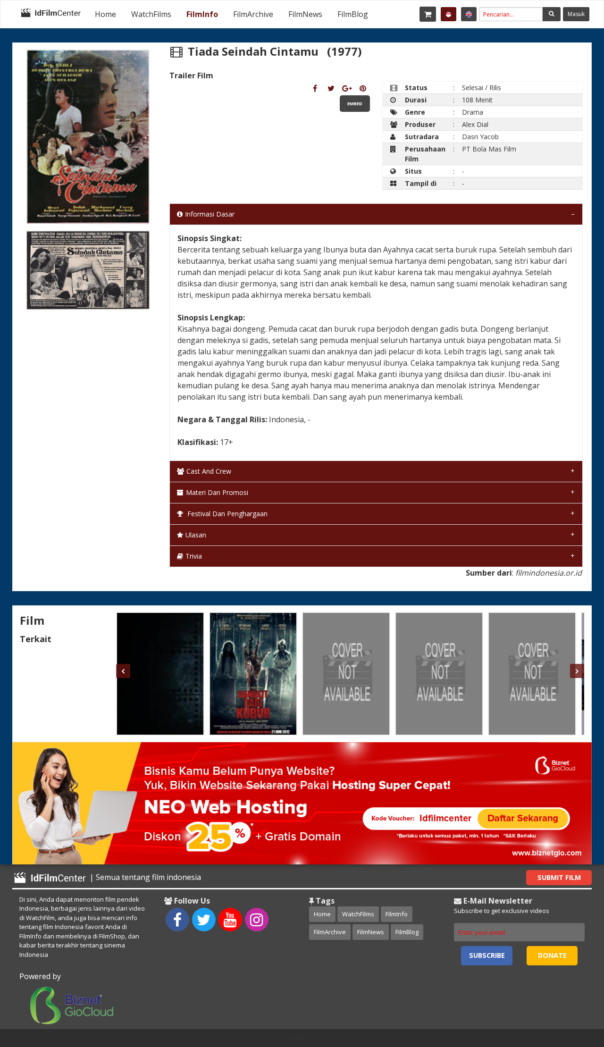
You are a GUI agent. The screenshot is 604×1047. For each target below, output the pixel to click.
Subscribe (487, 955)
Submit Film (559, 877)
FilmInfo (202, 14)
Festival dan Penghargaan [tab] (226, 513)
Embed (354, 104)
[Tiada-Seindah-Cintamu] (315, 88)
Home (105, 14)
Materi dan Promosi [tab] (217, 492)
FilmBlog (352, 14)
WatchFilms (151, 14)
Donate (552, 955)
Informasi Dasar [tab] (210, 213)
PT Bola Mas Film (489, 148)
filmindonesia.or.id (548, 573)
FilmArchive (253, 14)
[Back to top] (573, 988)
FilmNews (305, 14)
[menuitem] (105, 14)
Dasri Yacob (480, 136)
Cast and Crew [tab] (208, 471)
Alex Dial (475, 124)
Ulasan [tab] (195, 534)
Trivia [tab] (193, 556)
